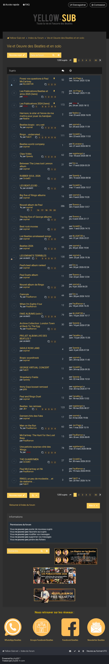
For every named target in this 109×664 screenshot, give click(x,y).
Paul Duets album (29, 274)
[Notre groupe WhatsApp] (13, 627)
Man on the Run (28, 425)
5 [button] (89, 60)
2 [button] (78, 60)
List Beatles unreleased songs (35, 236)
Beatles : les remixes (30, 406)
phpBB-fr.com (18, 661)
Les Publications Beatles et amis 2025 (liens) (34, 92)
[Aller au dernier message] (82, 78)
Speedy (29, 156)
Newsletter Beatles (96, 640)
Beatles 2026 (26, 245)
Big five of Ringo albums (32, 195)
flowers (76, 204)
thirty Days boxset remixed (34, 386)
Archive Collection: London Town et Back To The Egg (37, 325)
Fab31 (29, 137)
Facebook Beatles (70, 640)
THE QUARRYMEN (29, 459)
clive (25, 96)
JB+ (25, 409)
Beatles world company (32, 144)
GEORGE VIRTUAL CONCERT (34, 367)
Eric (74, 163)
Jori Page (77, 78)
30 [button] (96, 60)
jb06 (25, 389)
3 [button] (82, 60)
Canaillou (77, 335)
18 (46, 210)
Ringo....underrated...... (31, 134)
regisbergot (78, 153)
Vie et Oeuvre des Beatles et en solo (34, 46)
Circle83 (76, 134)
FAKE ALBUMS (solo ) (31, 313)
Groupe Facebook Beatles (41, 640)
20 (54, 210)
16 (38, 210)
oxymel (29, 127)
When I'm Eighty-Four (31, 304)
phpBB (16, 658)
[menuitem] (26, 4)
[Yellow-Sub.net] (54, 19)
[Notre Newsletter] (96, 627)
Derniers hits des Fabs (31, 415)
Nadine (26, 118)
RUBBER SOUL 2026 (30, 175)
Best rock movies (29, 226)
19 (50, 210)
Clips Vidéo (26, 153)
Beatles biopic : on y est (32, 124)
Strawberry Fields (29, 377)
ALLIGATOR (28, 84)
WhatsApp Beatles (13, 640)
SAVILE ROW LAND (30, 348)
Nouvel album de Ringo (32, 284)
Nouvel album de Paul (31, 204)
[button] (70, 60)
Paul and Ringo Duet (30, 396)
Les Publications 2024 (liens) (35, 103)
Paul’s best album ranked (33, 265)
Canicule (24, 294)
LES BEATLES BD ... (30, 185)
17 (42, 210)
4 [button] (86, 60)
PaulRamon (31, 297)
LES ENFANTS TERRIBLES (33, 255)
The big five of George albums (36, 216)
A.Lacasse (77, 144)
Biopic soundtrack (29, 357)
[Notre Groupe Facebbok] (42, 627)
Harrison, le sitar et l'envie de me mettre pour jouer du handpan (37, 114)
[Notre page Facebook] (70, 627)
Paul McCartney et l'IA (31, 469)
